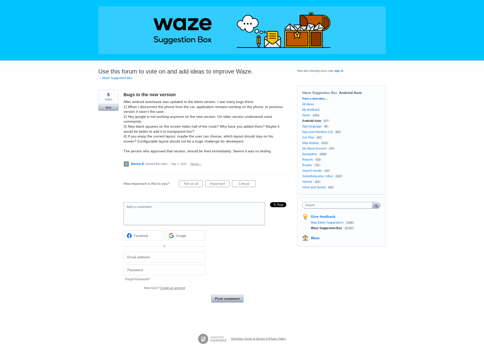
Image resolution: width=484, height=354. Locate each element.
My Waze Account (314, 148)
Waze (315, 238)
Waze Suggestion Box (319, 93)
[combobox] (339, 205)
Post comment (227, 299)
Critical (247, 184)
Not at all (193, 184)
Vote (108, 107)
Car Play (308, 137)
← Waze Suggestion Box (115, 78)
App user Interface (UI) (317, 132)
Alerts (306, 115)
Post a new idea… (315, 98)
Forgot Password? (137, 279)
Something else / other (317, 176)
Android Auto (350, 93)
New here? (164, 288)
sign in (338, 70)
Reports (307, 159)
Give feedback (323, 217)
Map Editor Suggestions (327, 222)
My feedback (311, 110)
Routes (307, 165)
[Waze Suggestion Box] (242, 30)
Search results (312, 170)
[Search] (376, 205)
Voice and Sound (314, 187)
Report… (196, 163)
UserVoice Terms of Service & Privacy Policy (258, 338)
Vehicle (307, 182)
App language (312, 126)
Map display (310, 143)
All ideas (308, 104)
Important (219, 184)
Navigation (309, 154)
